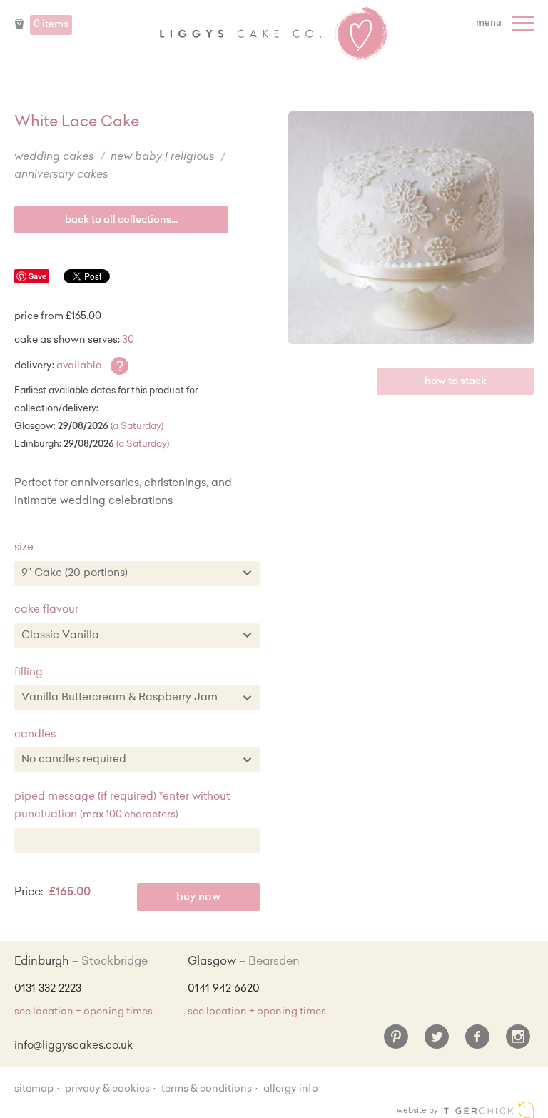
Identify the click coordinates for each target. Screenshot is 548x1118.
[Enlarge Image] (411, 227)
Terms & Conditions (206, 1089)
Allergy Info (290, 1089)
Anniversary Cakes (61, 175)
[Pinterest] (396, 1042)
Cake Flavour (46, 610)
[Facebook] (477, 1042)
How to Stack (456, 382)
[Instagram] (518, 1042)
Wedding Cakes (53, 157)
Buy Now (198, 897)
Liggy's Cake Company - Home (274, 34)
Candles (35, 735)
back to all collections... (121, 221)
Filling (28, 673)
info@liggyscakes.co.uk (73, 1046)
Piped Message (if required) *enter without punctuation (122, 806)
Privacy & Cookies (107, 1089)
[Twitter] (437, 1042)
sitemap (34, 1089)
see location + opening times (83, 1012)
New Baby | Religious (162, 157)
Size (24, 548)
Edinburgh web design (489, 1110)
